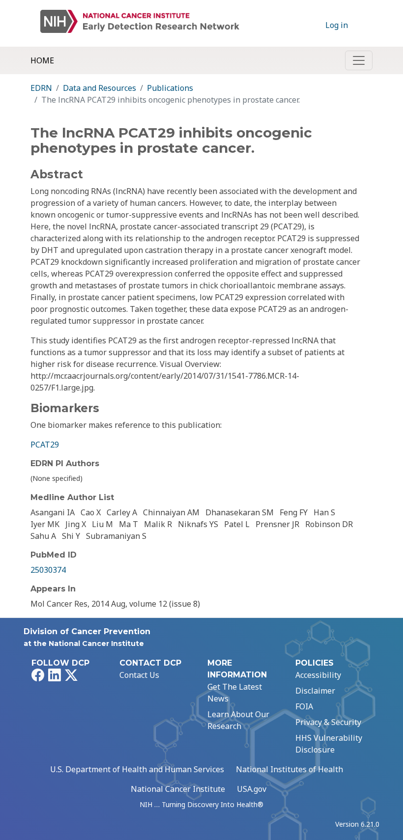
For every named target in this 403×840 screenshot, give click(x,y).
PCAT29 (44, 444)
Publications (170, 88)
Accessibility (318, 675)
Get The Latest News (234, 692)
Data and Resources (99, 88)
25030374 (48, 569)
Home (42, 60)
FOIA (304, 706)
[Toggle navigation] (359, 60)
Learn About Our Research (238, 720)
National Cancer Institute (178, 789)
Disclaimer (315, 690)
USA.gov (251, 789)
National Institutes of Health (289, 769)
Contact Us (139, 675)
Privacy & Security (328, 722)
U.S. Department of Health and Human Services (137, 769)
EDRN (41, 88)
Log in (336, 25)
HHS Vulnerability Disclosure (328, 743)
